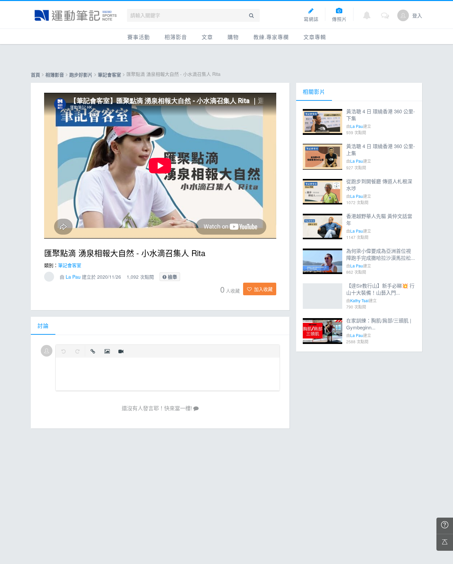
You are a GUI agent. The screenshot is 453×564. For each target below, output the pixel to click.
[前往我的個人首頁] (403, 15)
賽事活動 (138, 37)
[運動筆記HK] (75, 15)
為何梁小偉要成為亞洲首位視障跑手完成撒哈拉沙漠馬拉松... (380, 254)
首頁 (35, 74)
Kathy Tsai (359, 300)
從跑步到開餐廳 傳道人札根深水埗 (379, 185)
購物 (233, 37)
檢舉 (171, 276)
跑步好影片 (81, 74)
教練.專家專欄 (271, 37)
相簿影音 (175, 37)
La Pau (73, 276)
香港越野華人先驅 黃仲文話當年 (379, 219)
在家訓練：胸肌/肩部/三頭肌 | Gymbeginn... (378, 324)
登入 (417, 15)
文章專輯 (314, 37)
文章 (207, 37)
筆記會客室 (110, 74)
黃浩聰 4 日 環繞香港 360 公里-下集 (380, 115)
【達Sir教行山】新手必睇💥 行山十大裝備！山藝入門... (380, 289)
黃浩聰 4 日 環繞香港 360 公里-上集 (380, 149)
